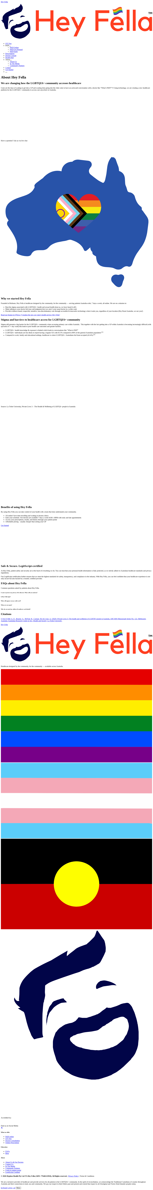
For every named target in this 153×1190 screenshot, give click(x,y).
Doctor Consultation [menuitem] (12, 1141)
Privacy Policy (73, 1176)
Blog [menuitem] (7, 1153)
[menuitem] (8, 43)
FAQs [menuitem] (7, 1151)
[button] (8, 1188)
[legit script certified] (17, 561)
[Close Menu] (6, 72)
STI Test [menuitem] (8, 1139)
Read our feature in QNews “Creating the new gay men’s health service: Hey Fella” (30, 315)
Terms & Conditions (87, 1176)
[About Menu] (11, 60)
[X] (2, 1128)
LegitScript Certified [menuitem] (12, 1172)
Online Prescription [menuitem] (12, 1143)
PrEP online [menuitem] (9, 1137)
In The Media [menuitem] (10, 1166)
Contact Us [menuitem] (9, 1164)
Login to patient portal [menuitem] (13, 1170)
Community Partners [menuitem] (12, 1168)
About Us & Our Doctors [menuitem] (14, 1162)
